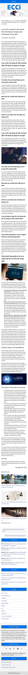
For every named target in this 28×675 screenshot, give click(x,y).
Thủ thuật (3, 613)
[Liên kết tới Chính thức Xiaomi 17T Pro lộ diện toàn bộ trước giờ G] (14, 508)
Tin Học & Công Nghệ (6, 616)
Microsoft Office (5, 603)
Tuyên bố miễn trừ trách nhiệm (8, 667)
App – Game (4, 593)
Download (3, 598)
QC (10, 523)
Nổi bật (3, 606)
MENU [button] (14, 1)
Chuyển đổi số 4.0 (5, 595)
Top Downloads (5, 618)
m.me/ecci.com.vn (19, 654)
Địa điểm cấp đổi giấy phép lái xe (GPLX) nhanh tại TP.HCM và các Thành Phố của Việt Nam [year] (13, 554)
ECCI (14, 7)
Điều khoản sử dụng (6, 662)
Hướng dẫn (4, 600)
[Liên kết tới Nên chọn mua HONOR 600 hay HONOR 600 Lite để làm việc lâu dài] (14, 491)
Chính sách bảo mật (6, 665)
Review (3, 611)
